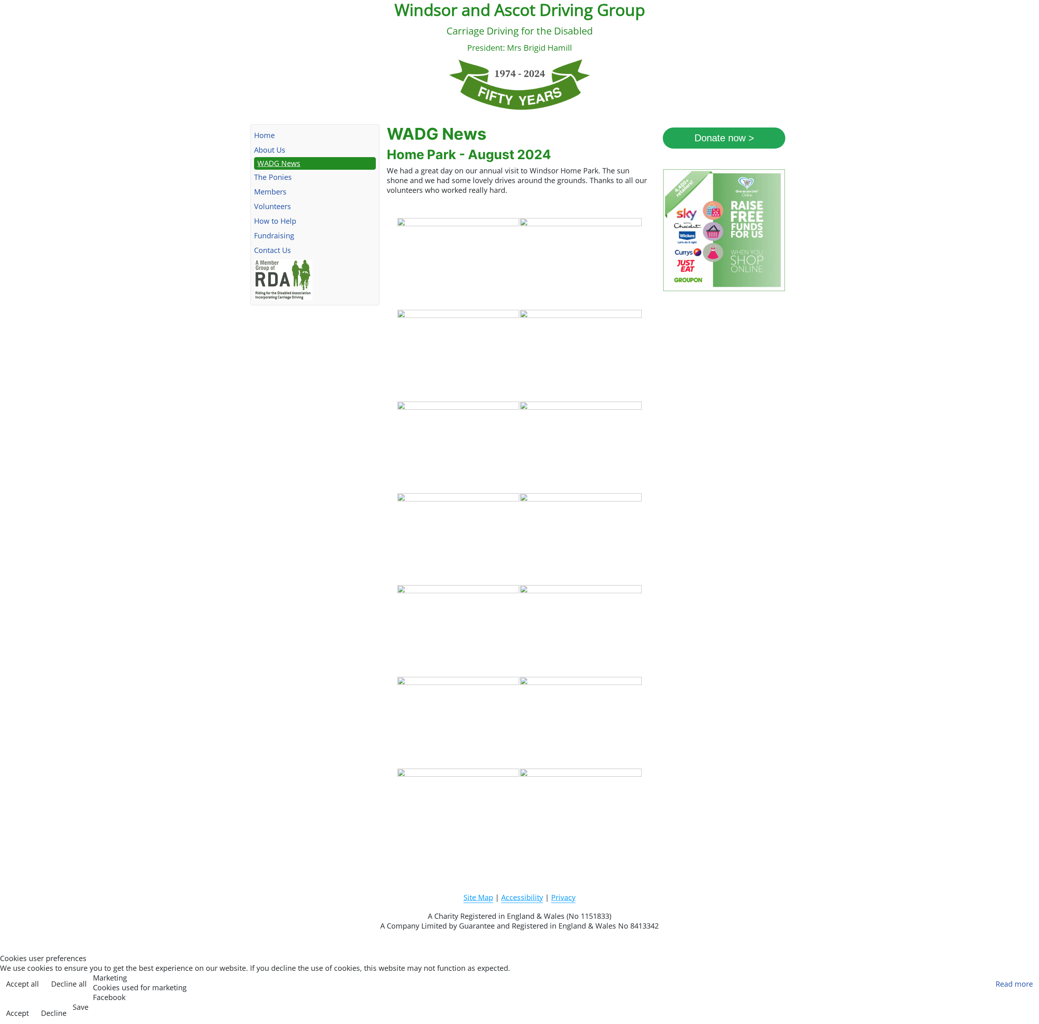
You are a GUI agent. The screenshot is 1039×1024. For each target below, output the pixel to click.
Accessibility (522, 897)
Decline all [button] (69, 984)
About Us (269, 150)
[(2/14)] (581, 263)
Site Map (478, 897)
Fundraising (274, 235)
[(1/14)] (458, 263)
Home (264, 135)
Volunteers (272, 206)
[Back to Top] (1026, 1008)
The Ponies (273, 177)
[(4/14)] (581, 355)
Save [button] (80, 1007)
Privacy (563, 897)
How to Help (275, 221)
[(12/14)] (581, 722)
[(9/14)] (458, 630)
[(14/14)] (581, 814)
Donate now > (724, 137)
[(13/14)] (458, 814)
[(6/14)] (581, 447)
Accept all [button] (22, 984)
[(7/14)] (458, 538)
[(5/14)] (458, 447)
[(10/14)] (581, 630)
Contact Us (272, 250)
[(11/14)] (458, 722)
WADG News (278, 163)
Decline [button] (54, 1013)
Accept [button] (17, 1013)
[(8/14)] (581, 538)
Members (270, 192)
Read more (1014, 984)
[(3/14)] (458, 355)
